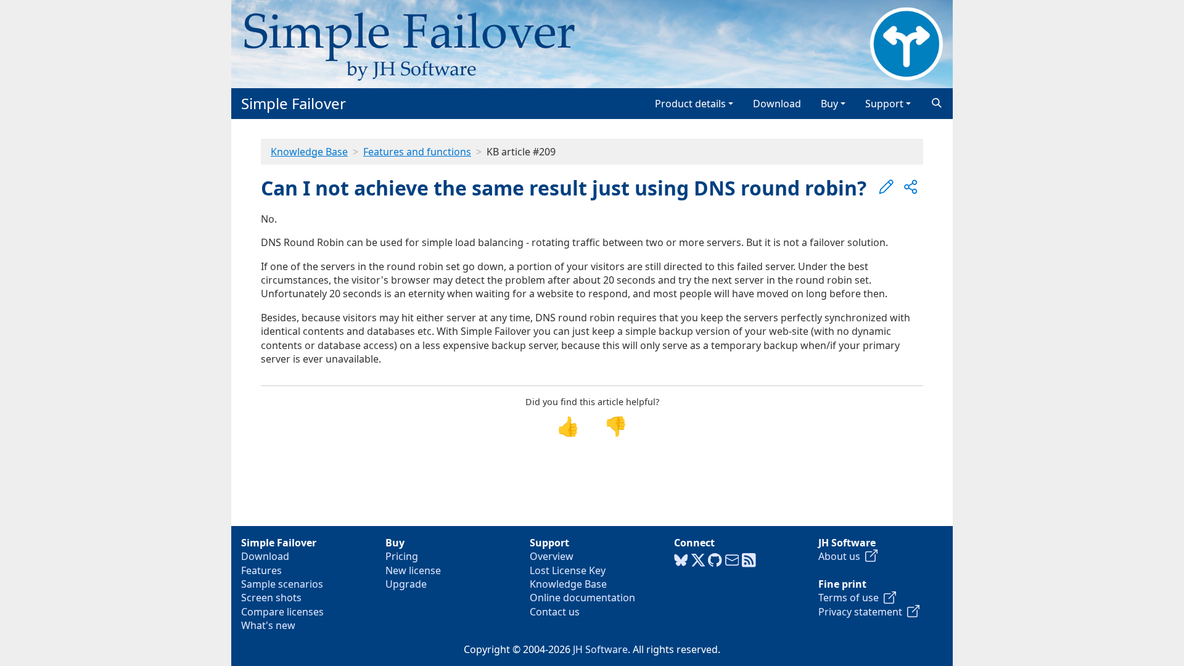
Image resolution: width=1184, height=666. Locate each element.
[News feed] (749, 560)
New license (413, 570)
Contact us (555, 612)
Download (777, 103)
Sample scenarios (282, 584)
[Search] (937, 103)
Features (261, 570)
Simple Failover (293, 103)
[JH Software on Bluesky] (681, 560)
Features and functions (417, 151)
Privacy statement (862, 612)
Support (884, 103)
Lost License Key (568, 570)
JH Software (600, 649)
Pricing (401, 556)
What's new (268, 625)
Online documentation (582, 597)
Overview (552, 556)
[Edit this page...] (886, 187)
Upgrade (406, 584)
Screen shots (271, 597)
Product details (690, 103)
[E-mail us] (732, 560)
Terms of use (851, 597)
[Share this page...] (910, 187)
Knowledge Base (309, 151)
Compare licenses (282, 612)
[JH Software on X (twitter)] (698, 560)
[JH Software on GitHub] (715, 560)
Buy (829, 103)
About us (841, 556)
